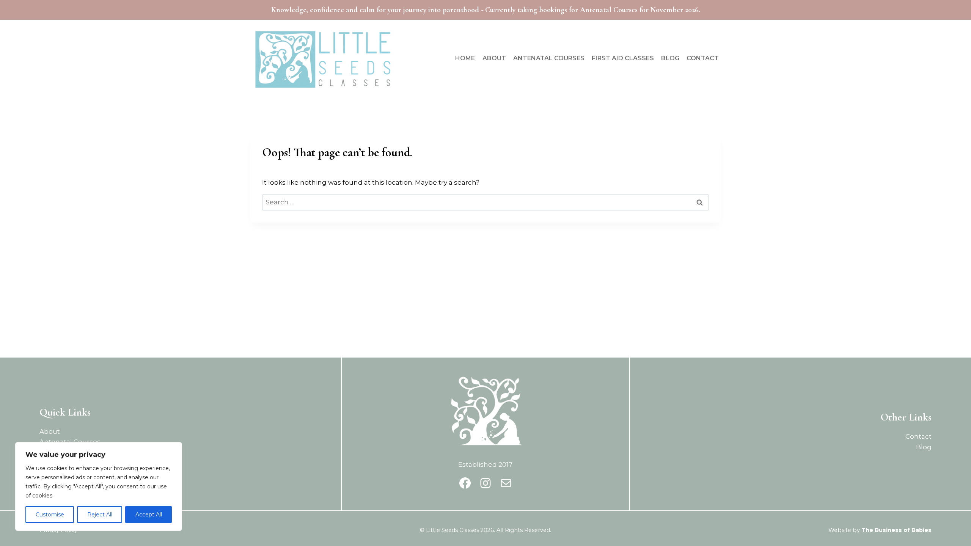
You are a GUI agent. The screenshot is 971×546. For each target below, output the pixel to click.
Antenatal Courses (548, 58)
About (494, 58)
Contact (703, 58)
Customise (50, 514)
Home (465, 58)
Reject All (99, 514)
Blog (670, 58)
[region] (98, 486)
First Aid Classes (623, 58)
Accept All (148, 514)
